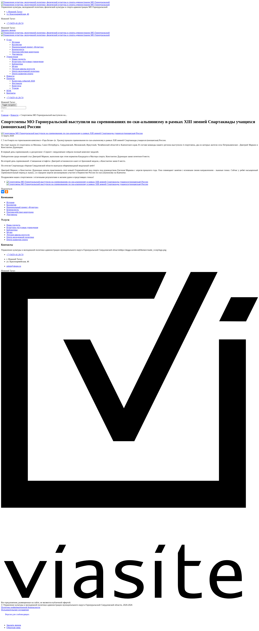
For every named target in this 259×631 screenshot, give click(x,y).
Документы (17, 54)
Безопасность (18, 49)
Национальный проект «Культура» (28, 47)
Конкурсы (16, 86)
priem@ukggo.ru (13, 266)
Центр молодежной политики (25, 71)
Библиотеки (17, 64)
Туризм (15, 88)
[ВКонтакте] (2, 191)
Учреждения (12, 57)
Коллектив (17, 44)
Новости (10, 76)
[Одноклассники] (6, 191)
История (16, 42)
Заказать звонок (8, 30)
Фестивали (17, 83)
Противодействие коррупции (25, 52)
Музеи (15, 66)
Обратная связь (13, 627)
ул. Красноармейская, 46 (17, 14)
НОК (8, 90)
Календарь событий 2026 (23, 81)
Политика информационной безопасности (20, 607)
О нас (9, 40)
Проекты (10, 78)
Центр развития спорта (22, 73)
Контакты (11, 93)
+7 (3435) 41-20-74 (14, 23)
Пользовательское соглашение (15, 610)
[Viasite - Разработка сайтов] (129, 598)
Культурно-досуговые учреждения (27, 61)
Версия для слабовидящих (17, 614)
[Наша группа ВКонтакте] (4, 619)
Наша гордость (19, 59)
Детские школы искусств (23, 69)
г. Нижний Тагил (14, 12)
